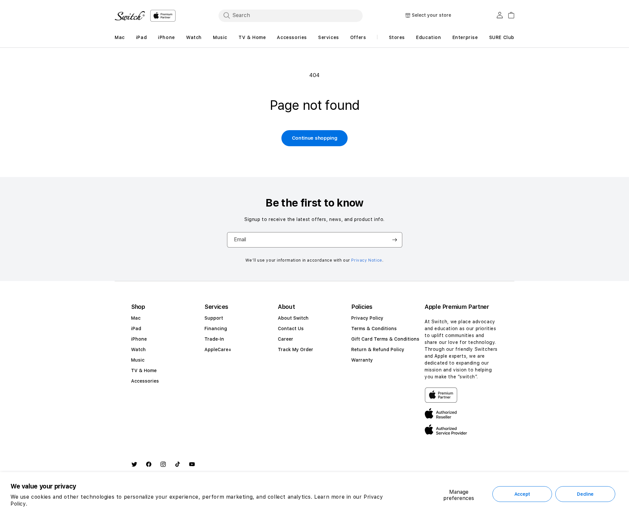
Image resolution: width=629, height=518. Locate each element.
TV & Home (144, 370)
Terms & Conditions (374, 328)
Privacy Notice (366, 260)
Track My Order (295, 349)
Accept (522, 494)
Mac (136, 318)
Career (285, 339)
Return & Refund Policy (377, 349)
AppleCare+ (217, 349)
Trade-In (214, 339)
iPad (136, 328)
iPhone (139, 339)
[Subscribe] (395, 240)
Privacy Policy (367, 318)
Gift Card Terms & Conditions (385, 339)
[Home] (130, 15)
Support (213, 318)
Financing (215, 328)
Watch (138, 349)
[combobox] (291, 15)
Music (137, 360)
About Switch (293, 318)
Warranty (362, 360)
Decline (585, 494)
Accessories (145, 381)
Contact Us (291, 328)
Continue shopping (314, 138)
